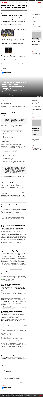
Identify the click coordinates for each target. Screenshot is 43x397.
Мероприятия (24, 2)
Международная (23, 288)
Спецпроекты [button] (18, 2)
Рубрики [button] (13, 2)
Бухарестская (18, 288)
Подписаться (26, 0)
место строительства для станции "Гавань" (16, 269)
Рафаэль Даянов (17, 28)
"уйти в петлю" (21, 212)
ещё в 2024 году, (15, 236)
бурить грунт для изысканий (14, 330)
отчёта (14, 120)
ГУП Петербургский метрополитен (24, 384)
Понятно (40, 395)
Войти (39, 2)
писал (5, 320)
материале (11, 348)
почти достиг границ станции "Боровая (17, 331)
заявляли (13, 172)
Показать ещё (33, 117)
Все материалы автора (10, 13)
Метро (6, 384)
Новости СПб (35, 384)
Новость (4, 384)
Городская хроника (31, 384)
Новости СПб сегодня (4, 385)
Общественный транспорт (13, 384)
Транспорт (9, 384)
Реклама (27, 2)
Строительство (18, 384)
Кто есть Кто (31, 2)
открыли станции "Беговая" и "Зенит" (21, 239)
